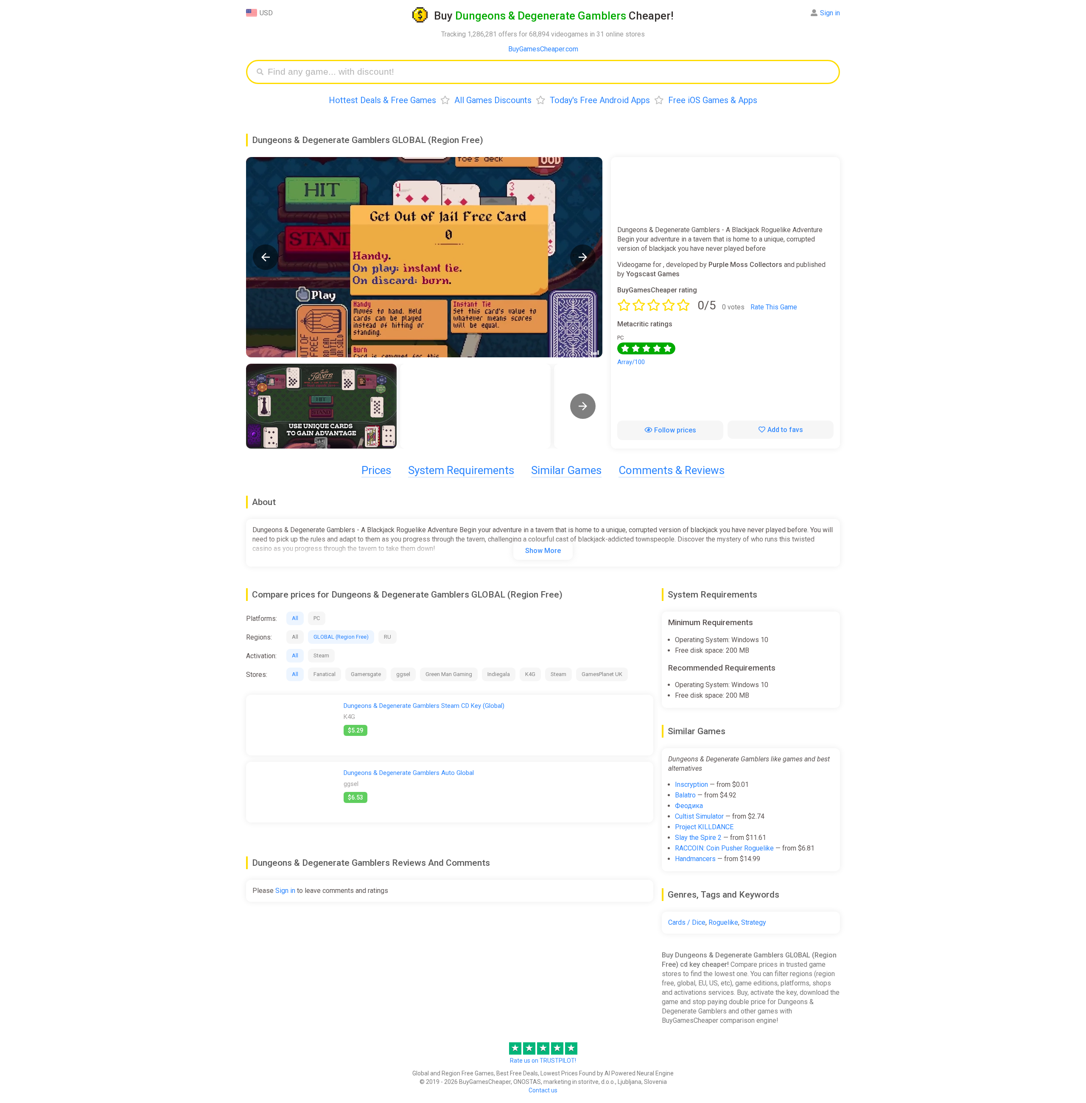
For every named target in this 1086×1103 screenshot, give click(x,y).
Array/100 (631, 362)
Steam (321, 655)
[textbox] (549, 72)
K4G (530, 674)
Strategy (753, 922)
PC (316, 618)
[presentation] (583, 406)
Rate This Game (773, 307)
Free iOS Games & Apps (712, 100)
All (295, 618)
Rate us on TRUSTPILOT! (543, 1060)
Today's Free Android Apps (600, 100)
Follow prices (675, 430)
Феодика (689, 806)
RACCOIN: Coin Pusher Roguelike (724, 848)
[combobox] (549, 72)
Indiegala (498, 674)
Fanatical (324, 674)
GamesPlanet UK (602, 674)
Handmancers (695, 859)
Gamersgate (366, 674)
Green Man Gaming (448, 674)
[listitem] (321, 406)
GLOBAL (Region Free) (341, 637)
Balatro (685, 795)
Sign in (830, 13)
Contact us (543, 1090)
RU (387, 637)
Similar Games (566, 470)
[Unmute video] (424, 257)
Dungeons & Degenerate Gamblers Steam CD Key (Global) (424, 706)
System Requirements (461, 470)
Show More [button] (543, 551)
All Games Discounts (493, 100)
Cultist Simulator (699, 816)
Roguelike (723, 922)
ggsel (403, 674)
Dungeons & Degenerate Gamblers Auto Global (409, 773)
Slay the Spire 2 (698, 838)
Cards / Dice (686, 922)
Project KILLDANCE (704, 827)
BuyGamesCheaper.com (543, 49)
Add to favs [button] (785, 430)
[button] (265, 257)
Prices (376, 470)
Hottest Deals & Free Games (382, 100)
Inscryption (691, 784)
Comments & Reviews (672, 470)
